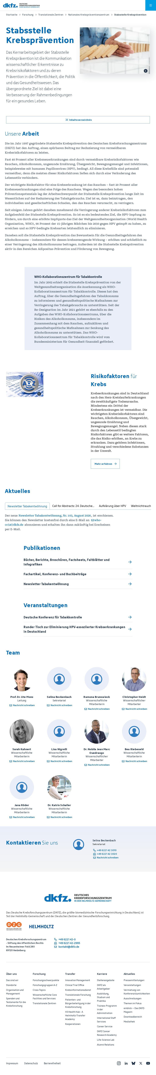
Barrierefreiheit (52, 1063)
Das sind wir (12, 980)
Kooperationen (72, 1024)
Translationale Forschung (78, 995)
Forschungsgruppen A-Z (45, 985)
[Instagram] (119, 1063)
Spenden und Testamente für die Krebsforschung (16, 1002)
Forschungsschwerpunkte (46, 980)
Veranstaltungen (132, 985)
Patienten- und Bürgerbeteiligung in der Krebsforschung (78, 1003)
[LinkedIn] (126, 1063)
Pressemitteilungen (134, 980)
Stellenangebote (105, 980)
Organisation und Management (15, 991)
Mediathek (129, 1021)
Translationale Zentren (44, 1003)
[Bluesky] (133, 1063)
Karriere (102, 974)
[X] (141, 1063)
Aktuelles (129, 974)
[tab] (27, 506)
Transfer (70, 974)
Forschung (39, 974)
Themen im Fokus (133, 1003)
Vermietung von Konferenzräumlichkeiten (137, 991)
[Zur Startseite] (21, 5)
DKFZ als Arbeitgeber (103, 986)
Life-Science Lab (105, 1040)
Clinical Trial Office (74, 985)
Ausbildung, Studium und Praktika (103, 997)
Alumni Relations (105, 1044)
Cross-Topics (39, 990)
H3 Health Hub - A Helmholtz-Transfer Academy (75, 1015)
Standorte (11, 985)
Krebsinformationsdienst (78, 990)
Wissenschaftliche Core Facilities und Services (45, 996)
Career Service (104, 1026)
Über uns (11, 974)
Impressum (12, 1063)
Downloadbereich (133, 1016)
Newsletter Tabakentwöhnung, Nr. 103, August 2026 (55, 515)
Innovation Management (77, 980)
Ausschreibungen (132, 998)
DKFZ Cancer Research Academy (107, 1033)
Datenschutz (31, 1063)
